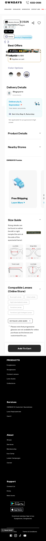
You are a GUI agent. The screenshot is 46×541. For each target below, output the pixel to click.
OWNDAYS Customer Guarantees (19, 407)
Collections (11, 383)
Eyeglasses (11, 365)
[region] (24, 29)
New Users (11, 495)
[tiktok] (20, 536)
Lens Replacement (14, 411)
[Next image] (8, 42)
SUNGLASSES (16, 9)
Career (9, 463)
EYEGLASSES (7, 9)
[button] (38, 23)
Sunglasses (11, 370)
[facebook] (11, 536)
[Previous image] (5, 42)
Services (10, 444)
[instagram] (15, 536)
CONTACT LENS (35, 9)
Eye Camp (10, 453)
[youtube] (25, 536)
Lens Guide (11, 379)
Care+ (9, 416)
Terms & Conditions (30, 531)
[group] (24, 71)
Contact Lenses (13, 374)
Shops (9, 440)
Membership (11, 449)
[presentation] (24, 156)
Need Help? (8, 530)
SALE (42, 9)
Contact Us (11, 486)
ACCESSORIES (26, 9)
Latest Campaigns (13, 458)
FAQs (9, 491)
